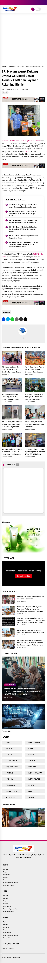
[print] (17, 319)
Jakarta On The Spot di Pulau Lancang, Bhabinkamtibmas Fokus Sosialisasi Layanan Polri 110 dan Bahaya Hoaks (22, 691)
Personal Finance (8, 885)
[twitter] (6, 2)
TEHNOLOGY (10, 797)
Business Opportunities (10, 882)
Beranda (4, 66)
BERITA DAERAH (34, 742)
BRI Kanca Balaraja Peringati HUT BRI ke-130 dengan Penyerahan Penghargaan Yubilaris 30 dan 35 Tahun (23, 245)
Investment (6, 874)
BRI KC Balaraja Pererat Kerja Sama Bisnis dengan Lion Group (23, 237)
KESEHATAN (32, 767)
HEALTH (9, 755)
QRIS (26, 151)
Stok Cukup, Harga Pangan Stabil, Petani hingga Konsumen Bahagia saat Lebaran (23, 206)
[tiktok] (15, 2)
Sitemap (19, 857)
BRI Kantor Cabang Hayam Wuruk (25, 141)
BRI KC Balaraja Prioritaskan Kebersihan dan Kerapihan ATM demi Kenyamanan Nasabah (23, 229)
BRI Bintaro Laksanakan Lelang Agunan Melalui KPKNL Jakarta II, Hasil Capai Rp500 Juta (22, 214)
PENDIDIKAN (10, 785)
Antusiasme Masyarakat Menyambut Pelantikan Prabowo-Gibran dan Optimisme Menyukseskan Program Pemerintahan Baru (29, 609)
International (7, 880)
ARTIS (8, 742)
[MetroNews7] (10, 11)
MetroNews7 (17, 957)
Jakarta (5, 141)
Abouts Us (12, 855)
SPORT (30, 791)
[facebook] (2, 2)
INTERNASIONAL (12, 761)
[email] (21, 319)
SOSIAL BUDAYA (11, 791)
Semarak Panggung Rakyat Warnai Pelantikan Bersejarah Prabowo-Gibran (30, 632)
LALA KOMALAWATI (35, 773)
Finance (5, 872)
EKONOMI (12, 66)
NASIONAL (9, 779)
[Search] (44, 3)
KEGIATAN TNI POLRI (10, 684)
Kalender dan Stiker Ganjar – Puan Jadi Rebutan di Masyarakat (30, 598)
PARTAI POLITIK (34, 779)
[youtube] (12, 2)
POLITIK (31, 785)
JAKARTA (31, 761)
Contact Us (21, 855)
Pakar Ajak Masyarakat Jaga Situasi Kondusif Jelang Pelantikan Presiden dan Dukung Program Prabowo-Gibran (30, 643)
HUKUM (31, 755)
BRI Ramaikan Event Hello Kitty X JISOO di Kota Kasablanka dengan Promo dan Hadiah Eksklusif (11, 369)
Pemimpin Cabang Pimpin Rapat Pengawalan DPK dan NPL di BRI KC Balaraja (35, 451)
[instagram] (9, 2)
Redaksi (41, 855)
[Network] (33, 9)
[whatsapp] (12, 319)
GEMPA (31, 749)
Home (5, 855)
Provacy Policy (31, 855)
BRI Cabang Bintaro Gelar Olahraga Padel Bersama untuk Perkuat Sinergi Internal (23, 221)
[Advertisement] (23, 40)
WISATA (31, 797)
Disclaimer (27, 857)
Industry (5, 877)
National (5, 869)
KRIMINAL (9, 773)
